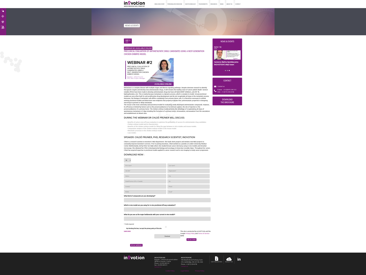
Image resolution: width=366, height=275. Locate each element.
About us (229, 4)
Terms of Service (203, 233)
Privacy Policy (190, 233)
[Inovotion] (134, 259)
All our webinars (136, 245)
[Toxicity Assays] (3, 21)
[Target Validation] (3, 16)
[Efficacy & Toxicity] (3, 11)
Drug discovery (159, 4)
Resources (214, 4)
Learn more (127, 231)
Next (238, 57)
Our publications (216, 262)
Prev (216, 57)
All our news (191, 239)
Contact (238, 4)
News (221, 4)
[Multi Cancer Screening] (3, 27)
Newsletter (229, 262)
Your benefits (203, 4)
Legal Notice (185, 271)
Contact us (221, 86)
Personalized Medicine (174, 4)
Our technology (190, 4)
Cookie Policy (170, 271)
